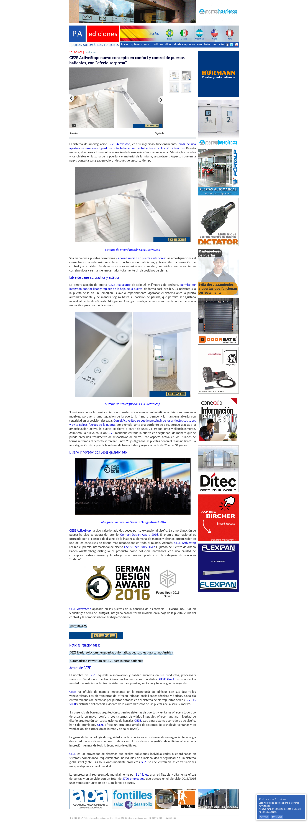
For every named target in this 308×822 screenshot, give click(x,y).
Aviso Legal (171, 818)
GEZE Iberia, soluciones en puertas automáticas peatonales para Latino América (121, 652)
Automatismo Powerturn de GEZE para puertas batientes (106, 661)
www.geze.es (78, 625)
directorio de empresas (179, 44)
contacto (218, 44)
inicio (124, 44)
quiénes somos (140, 44)
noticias (157, 44)
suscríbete (203, 44)
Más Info (277, 817)
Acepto (264, 817)
